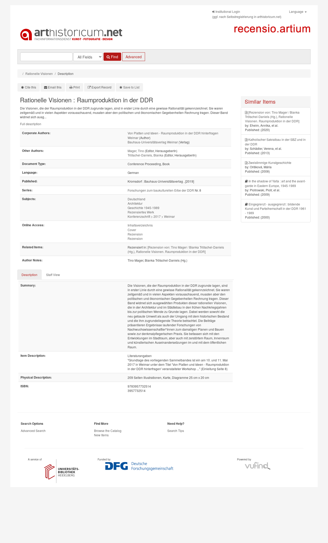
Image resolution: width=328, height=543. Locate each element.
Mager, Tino (136, 151)
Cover (132, 230)
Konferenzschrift (139, 216)
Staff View (53, 274)
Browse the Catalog (107, 430)
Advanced (134, 56)
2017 (157, 216)
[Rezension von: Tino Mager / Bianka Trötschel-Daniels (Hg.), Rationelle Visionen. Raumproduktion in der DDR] (176, 249)
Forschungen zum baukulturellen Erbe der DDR (161, 190)
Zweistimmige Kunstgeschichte (269, 162)
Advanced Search (33, 430)
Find (114, 56)
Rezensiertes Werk (141, 212)
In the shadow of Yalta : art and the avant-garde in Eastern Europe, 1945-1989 (275, 183)
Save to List (131, 87)
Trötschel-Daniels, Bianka (145, 155)
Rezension (135, 234)
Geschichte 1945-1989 (143, 207)
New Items (101, 435)
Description (29, 274)
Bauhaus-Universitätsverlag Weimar (153, 142)
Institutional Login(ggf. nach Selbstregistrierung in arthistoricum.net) (246, 14)
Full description (30, 124)
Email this (54, 87)
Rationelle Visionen (39, 73)
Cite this (30, 87)
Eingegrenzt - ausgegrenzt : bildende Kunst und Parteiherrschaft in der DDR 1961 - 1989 (275, 208)
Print (76, 87)
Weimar (169, 216)
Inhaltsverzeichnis (140, 225)
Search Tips (175, 430)
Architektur (135, 203)
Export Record (101, 87)
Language (296, 11)
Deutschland (136, 199)
